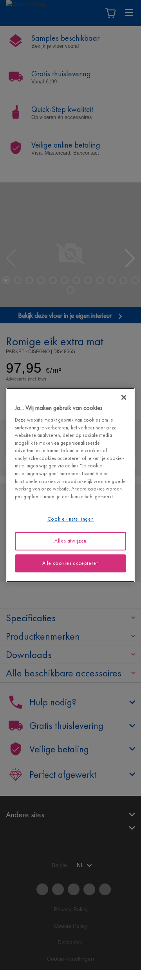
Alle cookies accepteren (70, 563)
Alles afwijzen (70, 540)
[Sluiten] (123, 397)
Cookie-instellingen (70, 519)
